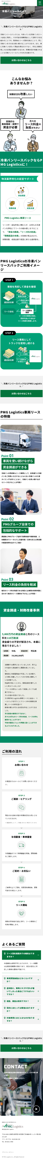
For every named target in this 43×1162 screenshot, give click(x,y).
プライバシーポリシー (8, 1152)
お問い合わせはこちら (22, 60)
